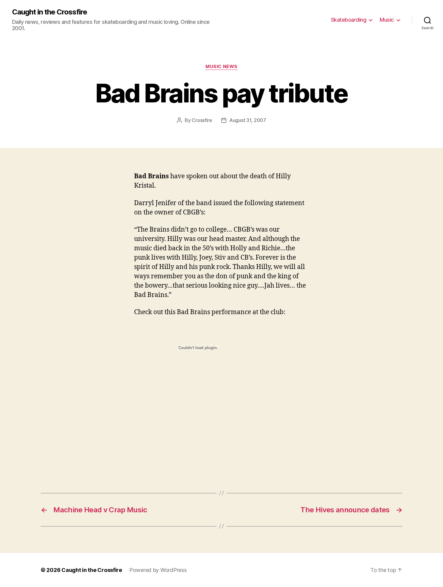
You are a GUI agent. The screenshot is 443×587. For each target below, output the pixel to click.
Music (387, 20)
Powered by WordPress (158, 570)
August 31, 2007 (247, 120)
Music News (221, 66)
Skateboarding (348, 20)
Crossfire (202, 120)
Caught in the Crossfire (49, 12)
